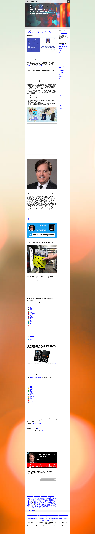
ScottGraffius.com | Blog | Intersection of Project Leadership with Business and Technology (40, 31)
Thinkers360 (61, 76)
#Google (28, 507)
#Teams (45, 483)
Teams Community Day (51, 484)
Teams (53, 483)
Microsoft (31, 507)
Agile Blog (51, 506)
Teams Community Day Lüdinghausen (44, 486)
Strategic (32, 505)
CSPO (42, 499)
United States (41, 303)
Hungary (31, 319)
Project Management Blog (44, 505)
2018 (60, 104)
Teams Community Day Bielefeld (43, 493)
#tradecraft (28, 500)
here (36, 212)
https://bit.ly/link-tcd (45, 430)
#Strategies (35, 505)
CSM (43, 498)
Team (50, 501)
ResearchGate (61, 70)
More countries (32, 339)
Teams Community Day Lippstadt (43, 487)
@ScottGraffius (29, 497)
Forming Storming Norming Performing (36, 500)
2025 (60, 96)
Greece (31, 318)
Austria (31, 308)
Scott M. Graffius (39, 498)
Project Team (53, 501)
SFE (33, 501)
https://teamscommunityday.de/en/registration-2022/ (35, 65)
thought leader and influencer (39, 209)
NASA (38, 497)
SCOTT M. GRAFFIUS (31, 510)
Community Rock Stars (33, 495)
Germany (31, 317)
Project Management (51, 505)
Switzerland (31, 399)
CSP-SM (49, 496)
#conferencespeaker (51, 507)
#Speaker (47, 504)
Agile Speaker (31, 499)
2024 (60, 97)
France (31, 316)
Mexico (31, 326)
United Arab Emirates (33, 400)
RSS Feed (60, 108)
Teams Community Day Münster (44, 485)
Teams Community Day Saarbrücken (45, 494)
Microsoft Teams (29, 484)
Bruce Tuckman (54, 498)
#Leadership (28, 503)
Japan (31, 324)
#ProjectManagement (30, 506)
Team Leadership (29, 501)
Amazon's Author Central (63, 46)
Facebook (30, 218)
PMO (53, 506)
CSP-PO (34, 499)
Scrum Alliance (61, 72)
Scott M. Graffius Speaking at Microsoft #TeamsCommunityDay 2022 (40, 33)
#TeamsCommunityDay (48, 495)
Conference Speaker (47, 503)
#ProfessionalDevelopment (45, 506)
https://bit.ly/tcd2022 (40, 428)
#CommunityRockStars (37, 496)
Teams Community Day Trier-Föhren (34, 494)
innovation (35, 501)
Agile (28, 499)
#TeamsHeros (39, 495)
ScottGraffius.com (34, 497)
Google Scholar (61, 52)
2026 (60, 95)
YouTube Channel (62, 82)
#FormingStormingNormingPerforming (40, 502)
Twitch (60, 78)
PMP (31, 483)
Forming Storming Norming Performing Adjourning (49, 500)
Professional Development (37, 506)
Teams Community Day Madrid (34, 486)
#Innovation (39, 501)
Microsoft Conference (44, 484)
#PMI (49, 502)
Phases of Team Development (43, 507)
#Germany (38, 483)
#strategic (28, 505)
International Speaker (34, 503)
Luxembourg (32, 325)
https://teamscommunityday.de (38, 423)
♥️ (47, 531)
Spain (30, 397)
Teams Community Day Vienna (36, 484)
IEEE (60, 54)
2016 (60, 106)
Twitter (29, 217)
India (30, 320)
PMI (47, 502)
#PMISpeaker (52, 496)
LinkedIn (29, 219)
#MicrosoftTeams (48, 483)
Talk (33, 504)
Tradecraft (51, 499)
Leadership (51, 502)
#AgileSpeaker (45, 499)
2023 (60, 98)
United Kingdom (32, 335)
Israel (30, 322)
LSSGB (34, 502)
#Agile (29, 483)
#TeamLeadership (43, 501)
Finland (31, 315)
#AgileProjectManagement (33, 498)
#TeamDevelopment (30, 504)
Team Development (53, 503)
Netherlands (32, 327)
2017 (60, 105)
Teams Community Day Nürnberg (34, 485)
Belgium (31, 309)
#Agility (49, 499)
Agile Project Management (47, 498)
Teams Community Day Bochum (34, 493)
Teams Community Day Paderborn (33, 487)
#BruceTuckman (38, 499)
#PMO (55, 506)
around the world (47, 303)
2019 (60, 103)
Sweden (31, 398)
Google (34, 507)
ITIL (31, 502)
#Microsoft (37, 507)
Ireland (31, 321)
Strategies (38, 505)
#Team (48, 501)
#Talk (35, 504)
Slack (60, 74)
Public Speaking (54, 504)
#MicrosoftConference (30, 496)
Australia (31, 307)
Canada (31, 312)
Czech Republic (32, 313)
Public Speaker (39, 504)
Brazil (30, 311)
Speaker (50, 504)
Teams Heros (34, 483)
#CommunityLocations (44, 496)
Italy (30, 323)
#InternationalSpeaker (40, 503)
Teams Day (41, 483)
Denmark (31, 314)
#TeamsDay (43, 495)
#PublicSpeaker (43, 504)
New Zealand (32, 328)
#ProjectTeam (29, 502)
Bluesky (60, 48)
